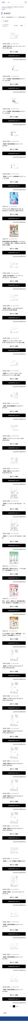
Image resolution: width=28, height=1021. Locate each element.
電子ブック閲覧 (14, 52)
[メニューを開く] (25, 2)
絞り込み (6, 21)
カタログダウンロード (14, 56)
